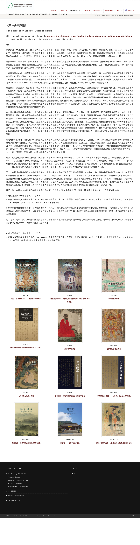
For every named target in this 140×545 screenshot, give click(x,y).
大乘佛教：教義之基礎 (26, 396)
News (118, 10)
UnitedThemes (54, 515)
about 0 (76, 474)
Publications (74, 10)
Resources (108, 10)
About (53, 10)
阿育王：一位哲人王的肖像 (70, 443)
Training (85, 10)
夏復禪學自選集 (70, 349)
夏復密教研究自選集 (114, 349)
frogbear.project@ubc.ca (16, 495)
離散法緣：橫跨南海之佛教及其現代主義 (26, 443)
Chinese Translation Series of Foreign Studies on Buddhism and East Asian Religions (89, 36)
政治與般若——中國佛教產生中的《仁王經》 (26, 347)
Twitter (133, 515)
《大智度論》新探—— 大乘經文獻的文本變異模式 (113, 396)
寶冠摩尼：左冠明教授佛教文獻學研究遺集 (70, 396)
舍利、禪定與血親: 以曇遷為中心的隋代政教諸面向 (114, 443)
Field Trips (97, 10)
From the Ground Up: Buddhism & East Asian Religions (27, 515)
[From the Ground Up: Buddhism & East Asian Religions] (20, 7)
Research (62, 10)
